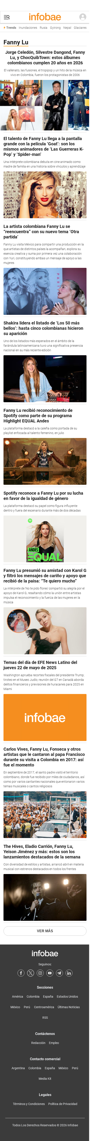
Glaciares (80, 27)
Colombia (33, 996)
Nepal (67, 27)
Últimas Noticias (69, 1007)
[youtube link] (49, 973)
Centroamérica (44, 1007)
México (15, 1007)
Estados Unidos (67, 996)
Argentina (18, 1068)
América (17, 996)
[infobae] (45, 17)
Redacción (38, 1043)
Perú (27, 1007)
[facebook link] (20, 973)
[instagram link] (40, 973)
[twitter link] (30, 973)
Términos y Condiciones (29, 1104)
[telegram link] (59, 973)
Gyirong (55, 27)
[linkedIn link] (69, 973)
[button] (7, 17)
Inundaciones (28, 27)
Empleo (54, 1043)
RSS (45, 1017)
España (48, 996)
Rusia (43, 27)
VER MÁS (45, 931)
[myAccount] (82, 17)
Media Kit (45, 1078)
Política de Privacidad (62, 1104)
